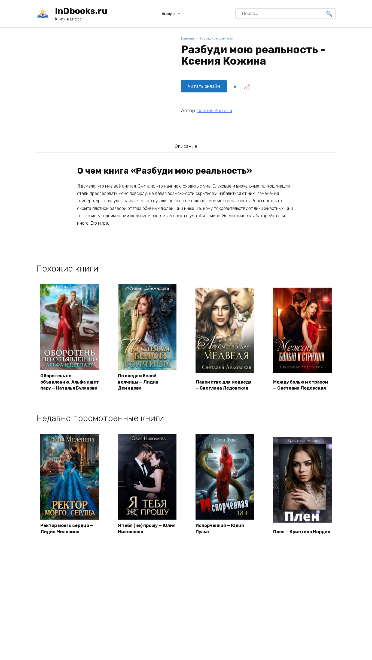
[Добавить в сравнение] (246, 86)
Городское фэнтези (216, 38)
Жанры (168, 13)
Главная (187, 38)
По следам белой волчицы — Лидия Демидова (138, 382)
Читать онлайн (204, 86)
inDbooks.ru (81, 11)
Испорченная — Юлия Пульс (220, 528)
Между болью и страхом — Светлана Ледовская (300, 385)
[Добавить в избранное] (235, 86)
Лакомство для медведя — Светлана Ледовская (224, 385)
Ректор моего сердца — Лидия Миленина (66, 528)
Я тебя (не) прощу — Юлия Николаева (147, 528)
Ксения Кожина (214, 110)
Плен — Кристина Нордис (301, 531)
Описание (186, 146)
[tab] (186, 146)
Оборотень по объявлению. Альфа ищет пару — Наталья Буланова (69, 382)
